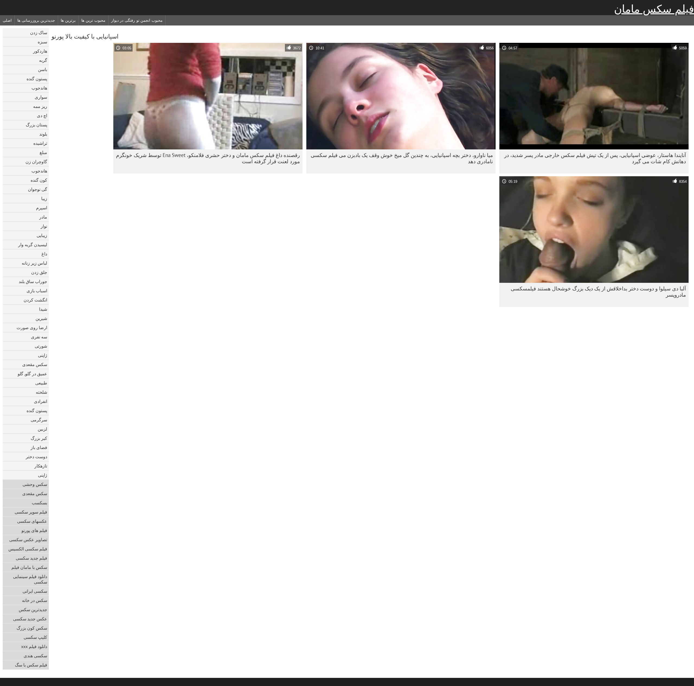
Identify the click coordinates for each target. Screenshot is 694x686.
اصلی (7, 20)
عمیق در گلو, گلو (32, 373)
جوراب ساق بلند (33, 281)
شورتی (41, 346)
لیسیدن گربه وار (32, 244)
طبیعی (41, 383)
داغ (44, 254)
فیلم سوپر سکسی (31, 512)
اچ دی (42, 115)
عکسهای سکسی (32, 521)
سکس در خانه (34, 600)
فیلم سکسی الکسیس (27, 549)
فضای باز (39, 447)
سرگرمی (39, 419)
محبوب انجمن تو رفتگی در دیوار (137, 20)
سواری (41, 97)
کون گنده (39, 180)
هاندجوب (39, 88)
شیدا (43, 309)
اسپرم (41, 207)
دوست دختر (36, 456)
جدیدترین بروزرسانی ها (36, 20)
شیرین (41, 318)
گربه (43, 60)
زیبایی (42, 235)
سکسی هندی (35, 655)
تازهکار (40, 466)
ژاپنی (42, 355)
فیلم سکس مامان (654, 9)
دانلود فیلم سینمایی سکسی (30, 579)
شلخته (41, 392)
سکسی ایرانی (35, 591)
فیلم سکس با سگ (31, 665)
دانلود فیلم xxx (34, 646)
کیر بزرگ (39, 438)
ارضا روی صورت (32, 327)
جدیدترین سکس (33, 609)
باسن (42, 69)
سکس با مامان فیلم (29, 567)
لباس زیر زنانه (34, 263)
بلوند (43, 134)
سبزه (42, 41)
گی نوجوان (37, 189)
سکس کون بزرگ (32, 628)
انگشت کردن (35, 300)
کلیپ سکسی (35, 637)
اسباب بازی (37, 290)
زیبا (44, 198)
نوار (44, 226)
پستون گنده (37, 78)
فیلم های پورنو (34, 530)
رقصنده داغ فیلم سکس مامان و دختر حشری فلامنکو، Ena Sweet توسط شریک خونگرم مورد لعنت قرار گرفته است (208, 158)
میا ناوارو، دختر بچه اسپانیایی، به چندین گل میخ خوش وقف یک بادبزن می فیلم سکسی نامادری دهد (402, 158)
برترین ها (68, 20)
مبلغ (43, 152)
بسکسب (39, 502)
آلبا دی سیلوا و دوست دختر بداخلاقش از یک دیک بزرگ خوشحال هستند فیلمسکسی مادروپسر (598, 291)
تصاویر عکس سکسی (28, 539)
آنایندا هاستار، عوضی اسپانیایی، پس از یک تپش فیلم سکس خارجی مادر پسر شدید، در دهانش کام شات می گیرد (595, 158)
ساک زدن (38, 32)
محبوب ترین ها (93, 20)
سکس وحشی (35, 484)
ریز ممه (40, 106)
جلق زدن (39, 272)
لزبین (42, 429)
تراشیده (40, 143)
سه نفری (39, 336)
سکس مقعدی (34, 364)
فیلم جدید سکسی (31, 558)
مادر (43, 217)
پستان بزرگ (36, 124)
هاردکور (40, 51)
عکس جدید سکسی (30, 618)
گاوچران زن (36, 161)
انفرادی (40, 401)
